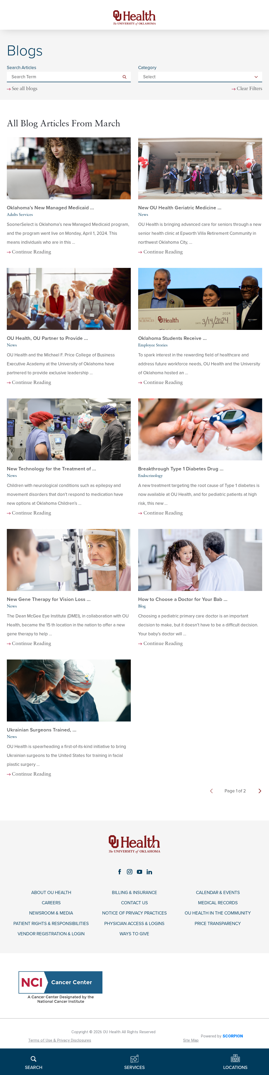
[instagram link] (129, 872)
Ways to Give (134, 934)
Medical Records (218, 903)
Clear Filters (249, 89)
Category (147, 67)
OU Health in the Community (218, 913)
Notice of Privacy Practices (134, 913)
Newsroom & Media (51, 913)
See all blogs (24, 89)
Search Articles (21, 67)
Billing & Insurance (134, 892)
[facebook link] (120, 872)
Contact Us (134, 903)
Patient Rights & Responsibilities (51, 923)
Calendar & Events (218, 892)
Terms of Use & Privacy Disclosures (59, 1040)
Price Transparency (218, 923)
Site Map (191, 1040)
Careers (51, 903)
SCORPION (233, 1036)
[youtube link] (139, 872)
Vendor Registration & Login (51, 934)
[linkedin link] (149, 872)
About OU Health (51, 892)
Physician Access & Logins (134, 923)
